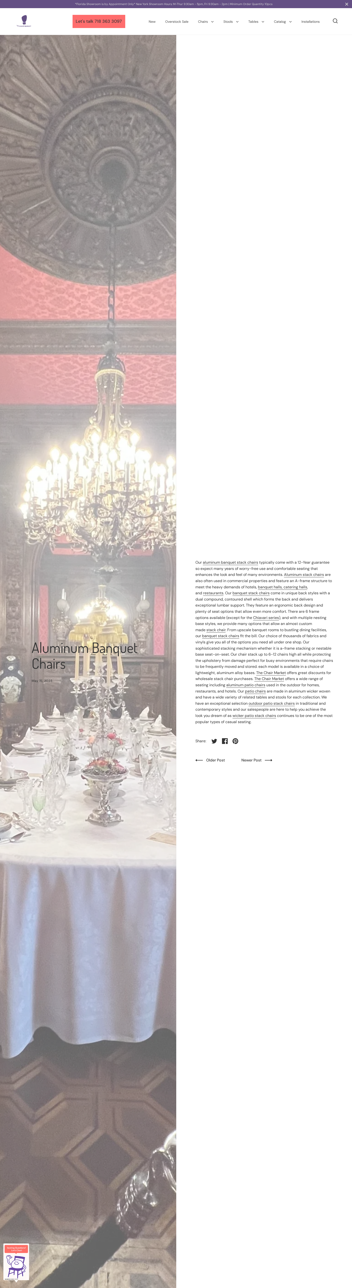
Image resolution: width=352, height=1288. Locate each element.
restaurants (213, 593)
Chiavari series (266, 617)
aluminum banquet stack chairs (230, 562)
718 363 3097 (108, 21)
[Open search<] (335, 20)
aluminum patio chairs (245, 684)
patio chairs (255, 691)
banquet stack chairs (251, 593)
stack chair (216, 629)
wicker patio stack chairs (254, 715)
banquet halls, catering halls (282, 587)
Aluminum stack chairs (304, 574)
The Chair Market (271, 672)
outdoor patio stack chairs (272, 703)
